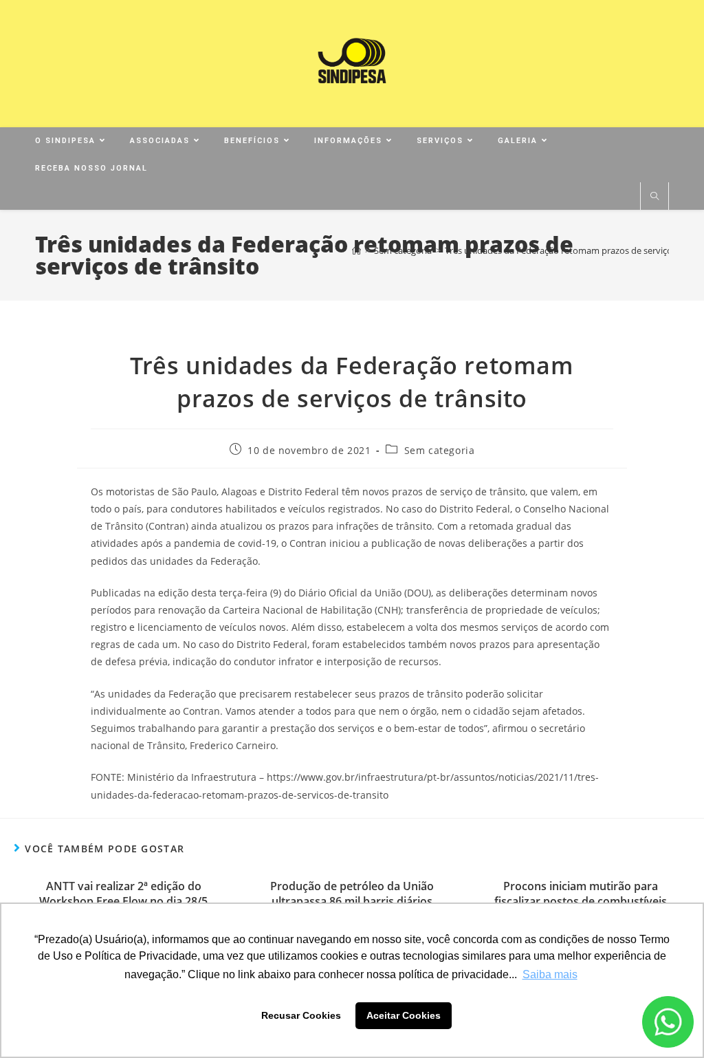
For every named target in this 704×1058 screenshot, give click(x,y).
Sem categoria (439, 450)
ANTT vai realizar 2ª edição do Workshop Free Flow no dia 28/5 (123, 893)
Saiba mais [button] (550, 974)
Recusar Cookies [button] (301, 1015)
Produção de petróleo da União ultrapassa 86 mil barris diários (352, 893)
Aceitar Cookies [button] (403, 1015)
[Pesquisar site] (654, 196)
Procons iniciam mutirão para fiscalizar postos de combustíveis (580, 893)
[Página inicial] (356, 250)
